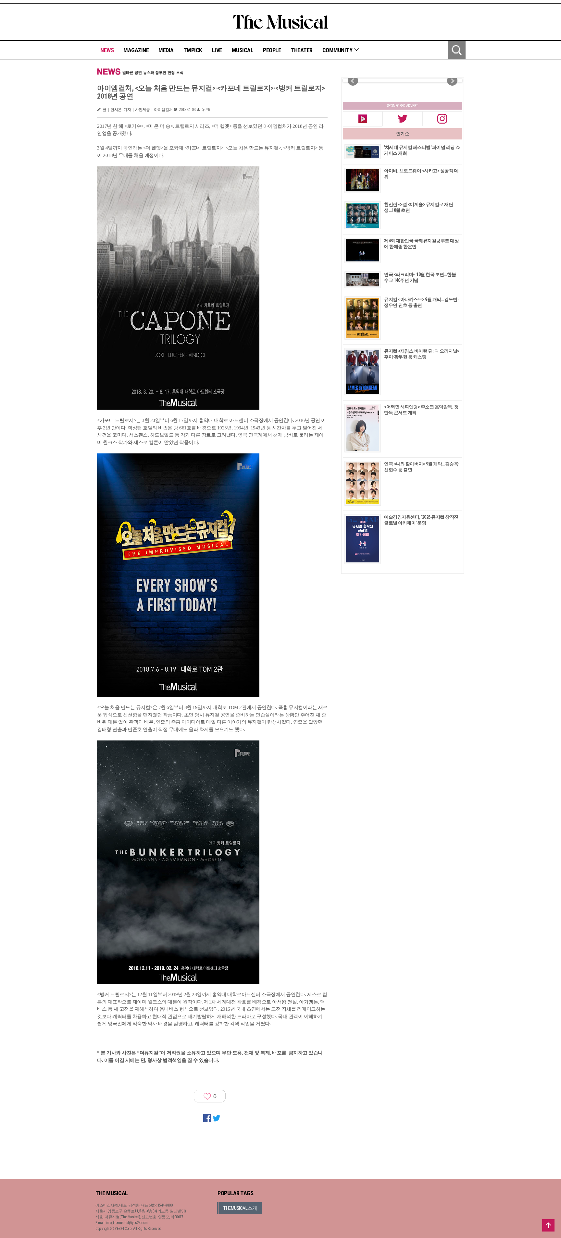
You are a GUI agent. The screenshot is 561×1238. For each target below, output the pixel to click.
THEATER (302, 50)
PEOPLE (272, 50)
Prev (353, 81)
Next (452, 81)
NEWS (107, 50)
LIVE (217, 50)
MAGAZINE (136, 50)
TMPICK (192, 50)
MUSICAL (243, 50)
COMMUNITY (338, 50)
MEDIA (166, 50)
